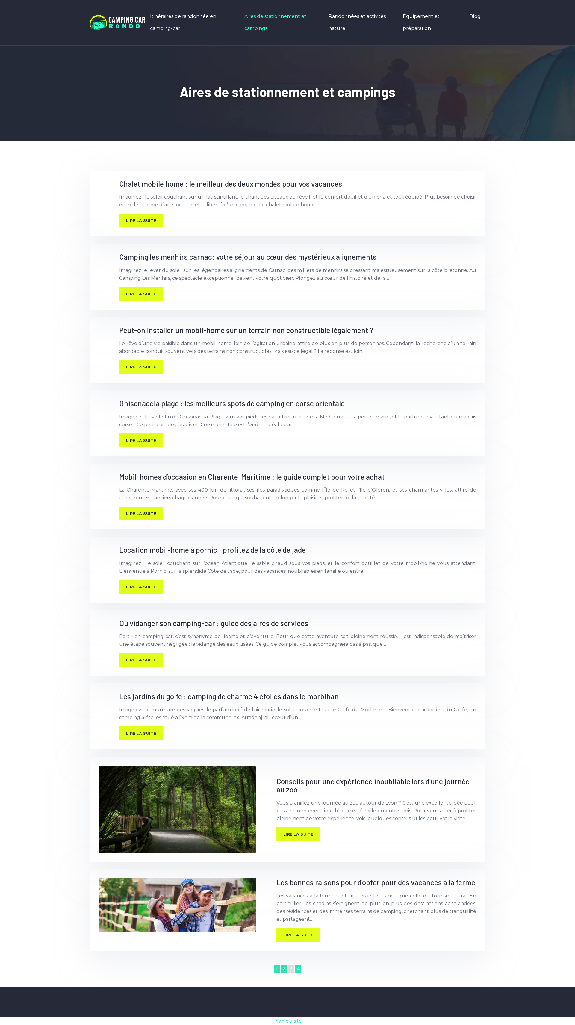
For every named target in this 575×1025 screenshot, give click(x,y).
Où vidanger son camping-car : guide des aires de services (213, 623)
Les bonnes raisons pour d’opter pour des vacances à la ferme (375, 882)
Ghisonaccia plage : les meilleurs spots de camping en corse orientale (232, 403)
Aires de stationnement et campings (275, 22)
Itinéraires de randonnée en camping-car (183, 22)
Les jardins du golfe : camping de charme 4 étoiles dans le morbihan (229, 696)
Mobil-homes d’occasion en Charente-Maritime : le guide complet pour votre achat (252, 476)
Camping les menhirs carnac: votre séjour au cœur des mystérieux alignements (247, 256)
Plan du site (287, 1021)
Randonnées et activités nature (357, 22)
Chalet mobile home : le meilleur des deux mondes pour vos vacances (230, 183)
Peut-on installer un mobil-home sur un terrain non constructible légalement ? (246, 330)
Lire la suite (141, 220)
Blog (475, 16)
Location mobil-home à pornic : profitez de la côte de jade (212, 549)
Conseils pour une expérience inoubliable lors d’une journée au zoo (373, 785)
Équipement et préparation (421, 22)
